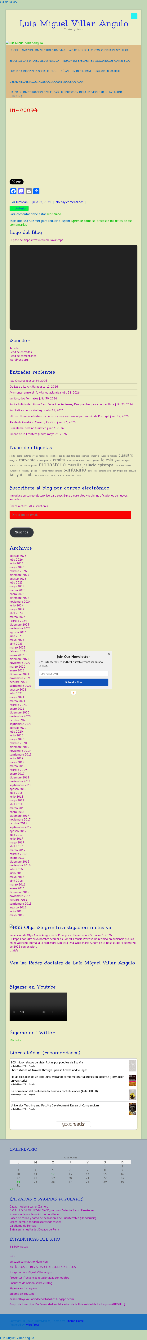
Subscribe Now (73, 682)
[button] (73, 656)
